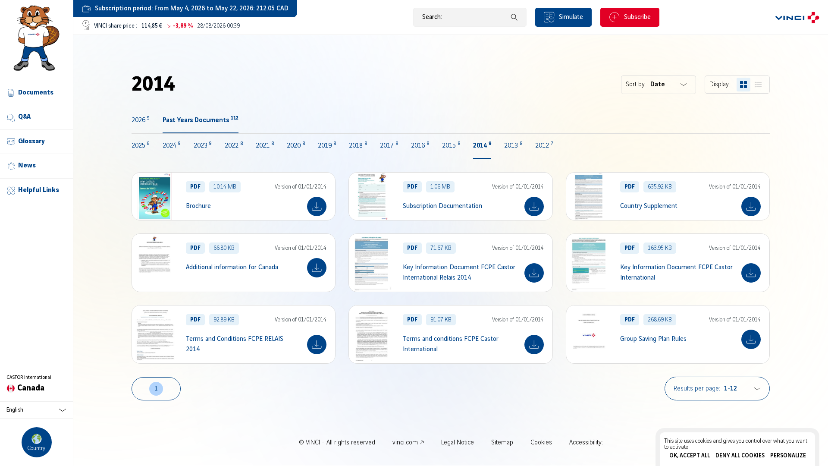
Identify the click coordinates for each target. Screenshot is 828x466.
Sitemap (502, 442)
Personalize (788, 456)
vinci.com (405, 442)
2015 (451, 145)
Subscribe (637, 17)
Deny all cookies (740, 456)
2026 (141, 120)
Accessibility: (586, 442)
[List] (758, 84)
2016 (420, 145)
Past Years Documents (200, 120)
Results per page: (697, 388)
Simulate (571, 17)
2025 (141, 145)
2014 (482, 145)
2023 (203, 145)
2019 (327, 145)
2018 (358, 145)
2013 (513, 145)
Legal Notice (457, 442)
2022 (234, 145)
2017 (389, 145)
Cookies (541, 442)
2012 (544, 145)
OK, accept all (689, 456)
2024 (172, 145)
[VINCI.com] (797, 17)
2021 (265, 145)
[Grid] (743, 84)
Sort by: (636, 84)
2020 (296, 145)
